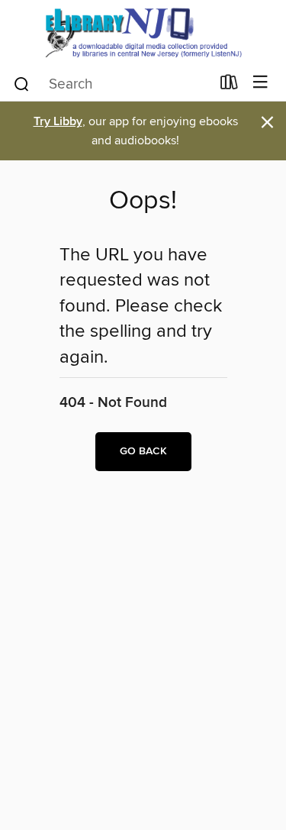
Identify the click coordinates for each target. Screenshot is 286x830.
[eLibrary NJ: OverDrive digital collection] (143, 32)
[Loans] (229, 85)
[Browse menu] (260, 83)
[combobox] (111, 84)
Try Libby (58, 122)
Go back (143, 451)
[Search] (21, 83)
